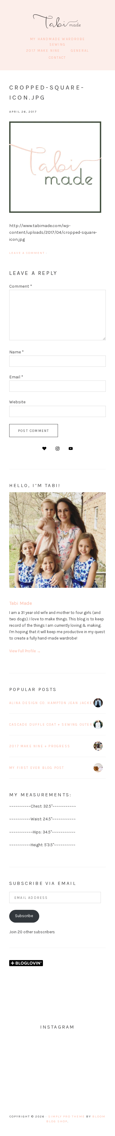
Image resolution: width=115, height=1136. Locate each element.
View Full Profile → (25, 651)
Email (16, 377)
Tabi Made (57, 21)
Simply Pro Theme (66, 1116)
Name (16, 352)
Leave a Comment (27, 253)
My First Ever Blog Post (36, 768)
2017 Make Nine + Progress (39, 746)
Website (17, 402)
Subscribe (24, 915)
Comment (20, 286)
